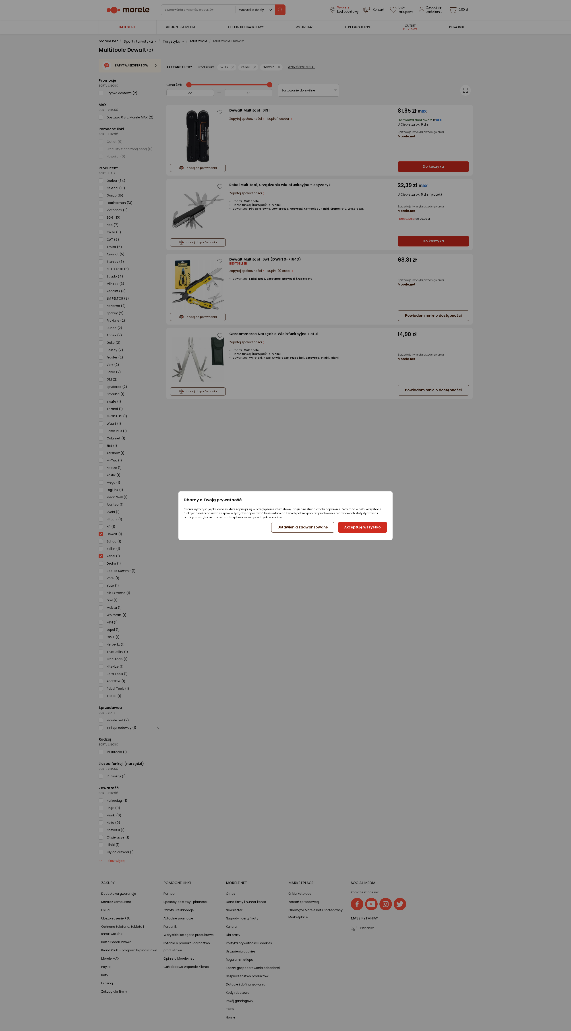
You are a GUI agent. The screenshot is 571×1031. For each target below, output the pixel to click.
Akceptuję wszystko (362, 527)
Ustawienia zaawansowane (302, 527)
